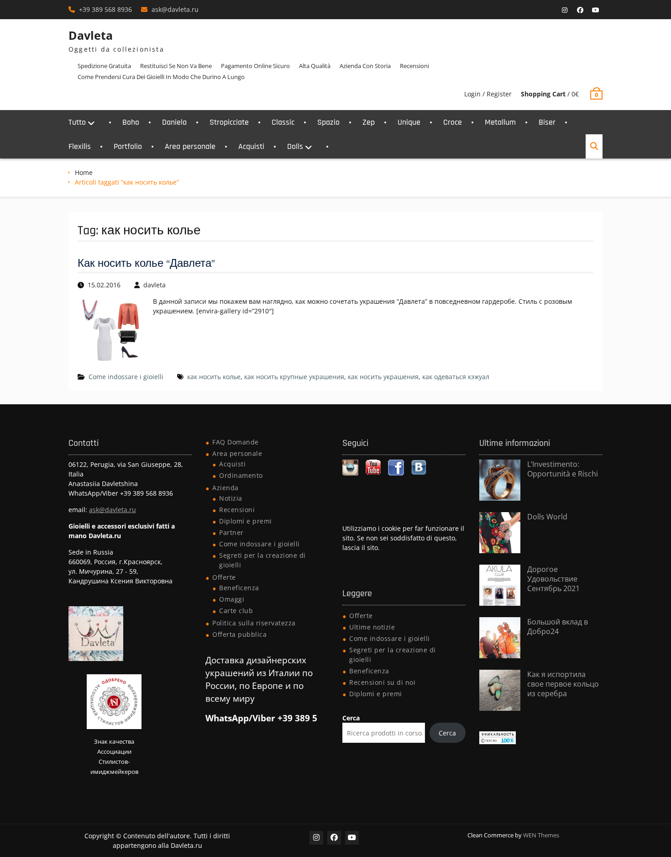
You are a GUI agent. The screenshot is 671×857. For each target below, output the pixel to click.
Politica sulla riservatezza (254, 623)
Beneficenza (239, 587)
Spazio (328, 122)
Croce (452, 122)
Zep (368, 122)
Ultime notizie (372, 627)
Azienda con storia (365, 66)
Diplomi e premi (245, 521)
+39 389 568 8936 (105, 9)
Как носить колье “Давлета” (146, 263)
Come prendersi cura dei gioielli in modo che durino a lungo (161, 77)
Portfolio (128, 146)
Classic (283, 122)
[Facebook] (580, 10)
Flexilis (79, 146)
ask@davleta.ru (175, 9)
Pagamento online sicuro (255, 66)
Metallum (500, 122)
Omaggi (231, 599)
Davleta (90, 35)
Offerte (224, 577)
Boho (130, 122)
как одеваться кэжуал (455, 376)
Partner (231, 532)
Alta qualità (314, 66)
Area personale (190, 146)
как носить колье (214, 376)
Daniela (174, 122)
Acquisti (251, 146)
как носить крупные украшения (294, 376)
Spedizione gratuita (104, 66)
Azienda (225, 487)
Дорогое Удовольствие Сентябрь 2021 (553, 578)
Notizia (230, 498)
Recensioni (414, 66)
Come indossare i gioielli (126, 376)
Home (84, 172)
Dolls (295, 146)
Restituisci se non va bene (176, 66)
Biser (547, 122)
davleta (154, 284)
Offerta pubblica (239, 634)
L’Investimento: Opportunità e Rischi (562, 469)
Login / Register (488, 94)
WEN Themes (541, 835)
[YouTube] (596, 10)
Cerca (351, 718)
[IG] (564, 10)
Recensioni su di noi (382, 682)
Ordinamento (241, 475)
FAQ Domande (235, 442)
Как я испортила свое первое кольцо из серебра (563, 683)
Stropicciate (229, 122)
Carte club (236, 610)
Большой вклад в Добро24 (557, 626)
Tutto (77, 122)
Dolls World (547, 517)
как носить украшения (383, 376)
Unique (409, 122)
